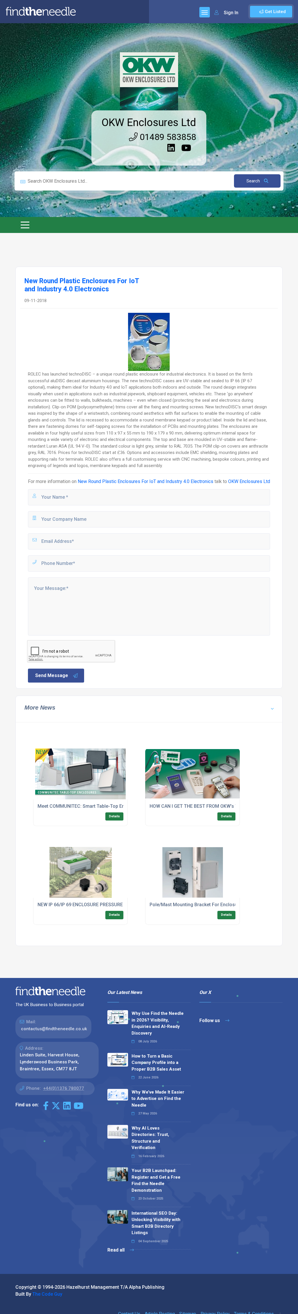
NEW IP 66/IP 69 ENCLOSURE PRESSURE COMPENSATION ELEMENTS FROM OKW (123, 904)
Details (114, 816)
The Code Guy (47, 1294)
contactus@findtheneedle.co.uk (54, 1028)
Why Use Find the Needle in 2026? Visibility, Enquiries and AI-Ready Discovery (158, 1023)
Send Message (51, 675)
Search (253, 181)
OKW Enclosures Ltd (149, 122)
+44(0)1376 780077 (63, 1088)
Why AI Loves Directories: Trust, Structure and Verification (150, 1137)
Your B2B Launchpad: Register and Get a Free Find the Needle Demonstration (156, 1180)
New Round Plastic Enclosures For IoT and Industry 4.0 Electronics (145, 481)
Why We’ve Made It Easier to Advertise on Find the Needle (158, 1098)
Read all (116, 1250)
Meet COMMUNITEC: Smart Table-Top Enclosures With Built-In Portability (115, 806)
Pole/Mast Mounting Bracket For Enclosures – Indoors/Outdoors (219, 904)
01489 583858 (167, 137)
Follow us (210, 1020)
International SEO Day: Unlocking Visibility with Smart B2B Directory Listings (156, 1223)
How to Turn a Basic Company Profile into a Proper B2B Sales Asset (156, 1062)
